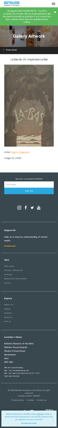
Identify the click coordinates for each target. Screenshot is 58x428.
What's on (8, 304)
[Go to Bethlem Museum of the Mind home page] (11, 4)
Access (7, 283)
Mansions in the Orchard (15, 278)
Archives (8, 274)
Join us (7, 321)
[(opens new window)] (19, 208)
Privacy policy (18, 400)
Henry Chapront (20, 152)
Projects (8, 313)
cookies (39, 414)
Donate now (9, 246)
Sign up (29, 191)
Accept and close (29, 423)
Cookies (30, 400)
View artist (11, 50)
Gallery (7, 309)
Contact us (41, 400)
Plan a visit (9, 266)
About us (8, 317)
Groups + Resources (13, 270)
